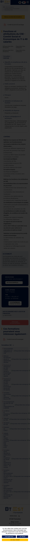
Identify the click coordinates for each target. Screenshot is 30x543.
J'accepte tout (9, 536)
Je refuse (22, 536)
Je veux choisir (15, 540)
